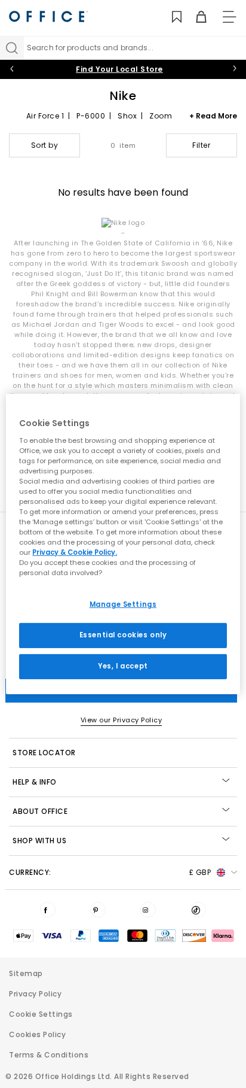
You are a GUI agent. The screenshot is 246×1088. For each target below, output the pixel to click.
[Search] (12, 48)
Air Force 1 (45, 116)
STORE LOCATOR (44, 752)
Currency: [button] (110, 872)
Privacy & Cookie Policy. (74, 552)
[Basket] (194, 17)
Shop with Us (39, 840)
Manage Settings (123, 604)
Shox (127, 116)
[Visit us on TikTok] (198, 909)
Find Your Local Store (119, 69)
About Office (40, 811)
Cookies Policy (37, 1034)
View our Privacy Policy (121, 720)
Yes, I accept (122, 666)
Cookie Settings (41, 1014)
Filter (201, 145)
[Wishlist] (170, 17)
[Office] (48, 16)
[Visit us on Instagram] (148, 909)
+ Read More (213, 116)
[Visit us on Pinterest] (98, 909)
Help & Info (35, 782)
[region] (122, 544)
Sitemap (26, 973)
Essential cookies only (123, 635)
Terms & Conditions (48, 1055)
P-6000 (90, 116)
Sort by (45, 145)
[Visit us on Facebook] (48, 909)
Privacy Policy (35, 994)
